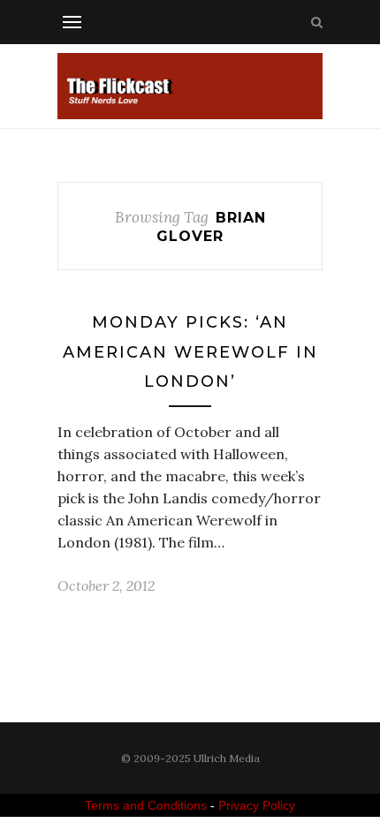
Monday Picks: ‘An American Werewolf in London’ (190, 352)
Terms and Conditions (146, 805)
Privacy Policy (256, 805)
